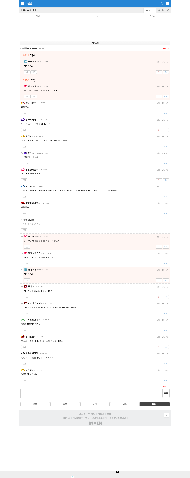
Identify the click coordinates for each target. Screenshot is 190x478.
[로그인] (162, 3)
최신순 (41, 48)
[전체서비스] (167, 3)
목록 (35, 404)
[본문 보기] (95, 43)
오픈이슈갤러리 (28, 10)
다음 (125, 404)
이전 (95, 404)
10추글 (152, 16)
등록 (166, 393)
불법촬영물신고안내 (118, 418)
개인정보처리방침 (81, 418)
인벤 (29, 3)
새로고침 (166, 48)
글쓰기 (168, 10)
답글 (26, 72)
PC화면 (91, 414)
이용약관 (66, 418)
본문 (65, 404)
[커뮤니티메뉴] (22, 3)
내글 (38, 16)
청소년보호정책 (99, 418)
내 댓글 (95, 16)
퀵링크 (101, 414)
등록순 (34, 48)
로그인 (82, 414)
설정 (109, 414)
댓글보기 (155, 404)
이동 (33, 72)
